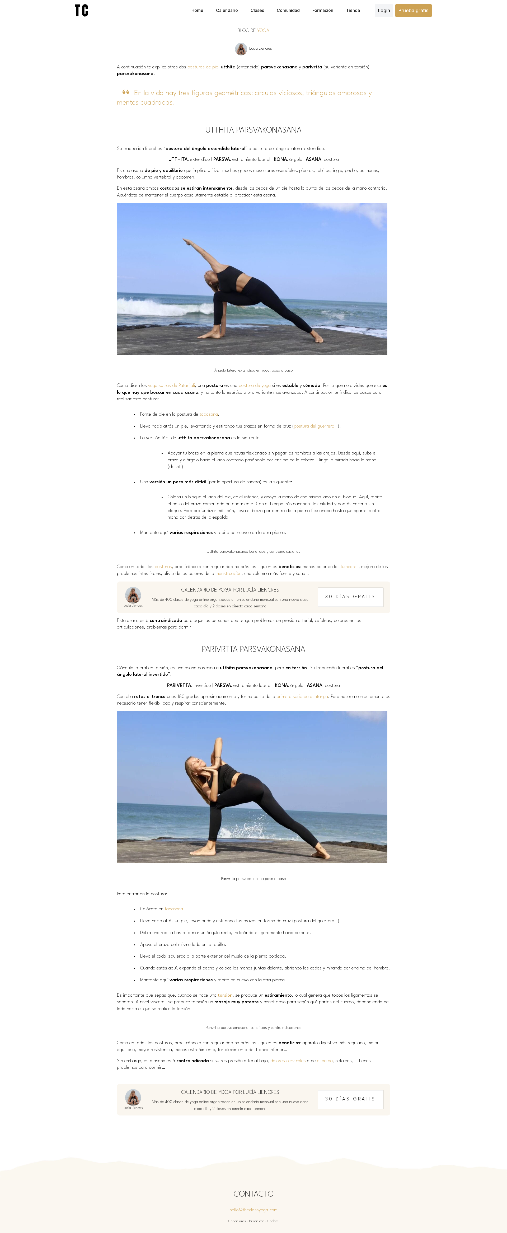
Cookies (273, 1221)
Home (197, 10)
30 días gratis (350, 597)
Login (384, 10)
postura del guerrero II (316, 426)
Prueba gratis (413, 10)
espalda (325, 1061)
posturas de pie (202, 67)
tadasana (209, 414)
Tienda (353, 10)
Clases (257, 10)
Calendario (227, 10)
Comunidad (288, 10)
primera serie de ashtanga (302, 697)
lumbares (350, 567)
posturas (163, 567)
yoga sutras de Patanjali (171, 385)
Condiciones (237, 1221)
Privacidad (256, 1221)
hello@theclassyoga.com (253, 1210)
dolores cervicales (288, 1061)
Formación (322, 10)
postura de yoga (255, 385)
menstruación (228, 573)
